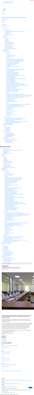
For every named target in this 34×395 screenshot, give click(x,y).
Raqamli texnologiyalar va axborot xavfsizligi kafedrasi (16, 78)
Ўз (3, 12)
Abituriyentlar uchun (5, 26)
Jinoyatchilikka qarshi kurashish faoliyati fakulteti (15, 60)
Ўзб (3, 28)
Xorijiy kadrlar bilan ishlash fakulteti (13, 63)
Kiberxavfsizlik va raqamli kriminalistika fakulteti (15, 61)
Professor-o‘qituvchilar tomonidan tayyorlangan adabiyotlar (15, 118)
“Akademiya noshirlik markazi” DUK (11, 140)
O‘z (4, 11)
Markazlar (7, 92)
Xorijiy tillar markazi (10, 99)
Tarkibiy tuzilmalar (7, 52)
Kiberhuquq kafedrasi (10, 71)
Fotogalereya (7, 128)
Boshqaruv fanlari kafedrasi (11, 77)
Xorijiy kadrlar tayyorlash (9, 42)
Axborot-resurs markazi (11, 100)
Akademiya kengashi (8, 46)
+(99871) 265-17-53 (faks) (7, 2)
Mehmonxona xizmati (8, 142)
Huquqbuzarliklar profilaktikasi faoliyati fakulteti (15, 59)
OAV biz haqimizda (6, 130)
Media (3, 244)
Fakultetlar (8, 57)
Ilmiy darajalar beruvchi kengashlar (11, 48)
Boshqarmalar (8, 53)
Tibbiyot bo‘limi (9, 109)
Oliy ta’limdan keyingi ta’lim (9, 43)
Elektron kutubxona (7, 116)
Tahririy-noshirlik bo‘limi (11, 107)
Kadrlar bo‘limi (9, 108)
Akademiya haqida (5, 19)
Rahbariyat (7, 33)
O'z (2, 28)
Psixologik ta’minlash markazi (12, 98)
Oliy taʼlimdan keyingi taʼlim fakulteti (13, 66)
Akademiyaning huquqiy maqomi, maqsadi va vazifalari (14, 31)
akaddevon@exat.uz (11, 386)
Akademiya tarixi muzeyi (11, 114)
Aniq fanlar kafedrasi (10, 76)
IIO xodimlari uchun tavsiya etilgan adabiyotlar (13, 122)
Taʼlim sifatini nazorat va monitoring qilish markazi (15, 97)
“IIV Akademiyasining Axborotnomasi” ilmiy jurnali (13, 119)
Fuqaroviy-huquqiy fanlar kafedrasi (13, 86)
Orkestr (8, 115)
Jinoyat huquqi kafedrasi (11, 81)
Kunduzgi (6, 39)
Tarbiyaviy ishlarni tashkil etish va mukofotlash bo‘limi (16, 106)
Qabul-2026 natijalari (8, 136)
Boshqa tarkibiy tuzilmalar (10, 110)
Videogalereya (7, 129)
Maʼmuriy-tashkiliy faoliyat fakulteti (13, 62)
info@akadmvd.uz (5, 386)
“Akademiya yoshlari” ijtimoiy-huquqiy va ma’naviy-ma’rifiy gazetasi (16, 121)
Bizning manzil (5, 137)
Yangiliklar (3, 20)
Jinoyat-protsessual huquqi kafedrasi (13, 82)
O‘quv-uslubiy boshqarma (11, 55)
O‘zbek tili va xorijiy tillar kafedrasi (13, 91)
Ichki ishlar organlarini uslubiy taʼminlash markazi (15, 94)
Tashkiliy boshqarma (10, 56)
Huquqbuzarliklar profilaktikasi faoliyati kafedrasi (15, 69)
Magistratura (7, 41)
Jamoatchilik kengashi (9, 34)
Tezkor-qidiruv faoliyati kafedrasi (12, 70)
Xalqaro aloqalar (6, 50)
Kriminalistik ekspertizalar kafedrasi (13, 72)
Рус (4, 13)
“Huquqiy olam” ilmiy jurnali (9, 120)
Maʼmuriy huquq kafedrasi (11, 80)
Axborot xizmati (9, 112)
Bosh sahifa (4, 263)
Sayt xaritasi (4, 387)
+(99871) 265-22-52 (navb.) (9, 1)
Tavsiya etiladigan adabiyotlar (10, 135)
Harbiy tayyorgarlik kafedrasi (12, 88)
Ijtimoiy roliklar (7, 127)
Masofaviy (7, 40)
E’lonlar (3, 22)
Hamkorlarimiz (5, 49)
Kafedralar (7, 67)
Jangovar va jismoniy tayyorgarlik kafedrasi (14, 89)
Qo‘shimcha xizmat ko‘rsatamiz (7, 257)
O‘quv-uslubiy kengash (9, 47)
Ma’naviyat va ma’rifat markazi (12, 101)
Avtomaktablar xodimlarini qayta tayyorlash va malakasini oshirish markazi (19, 95)
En (3, 14)
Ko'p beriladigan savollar (9, 134)
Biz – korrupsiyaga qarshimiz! (8, 123)
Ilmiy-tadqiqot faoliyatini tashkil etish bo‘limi (14, 105)
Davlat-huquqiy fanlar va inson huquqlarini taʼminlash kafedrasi (15, 203)
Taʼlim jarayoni (4, 24)
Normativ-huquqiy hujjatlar (7, 124)
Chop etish (5, 335)
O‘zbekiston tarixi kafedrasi (11, 87)
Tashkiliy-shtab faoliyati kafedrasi (12, 74)
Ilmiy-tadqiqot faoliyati (8, 45)
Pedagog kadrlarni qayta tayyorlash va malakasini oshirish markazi (18, 96)
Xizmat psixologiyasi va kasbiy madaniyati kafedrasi (16, 75)
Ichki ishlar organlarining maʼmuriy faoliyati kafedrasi (14, 202)
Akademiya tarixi (8, 32)
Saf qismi (8, 113)
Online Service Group (11, 392)
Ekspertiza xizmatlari (8, 141)
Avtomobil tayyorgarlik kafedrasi (12, 90)
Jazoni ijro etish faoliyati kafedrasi (13, 73)
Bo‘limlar (7, 102)
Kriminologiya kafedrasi (11, 79)
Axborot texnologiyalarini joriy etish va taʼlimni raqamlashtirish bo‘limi (18, 104)
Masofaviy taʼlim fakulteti (11, 64)
